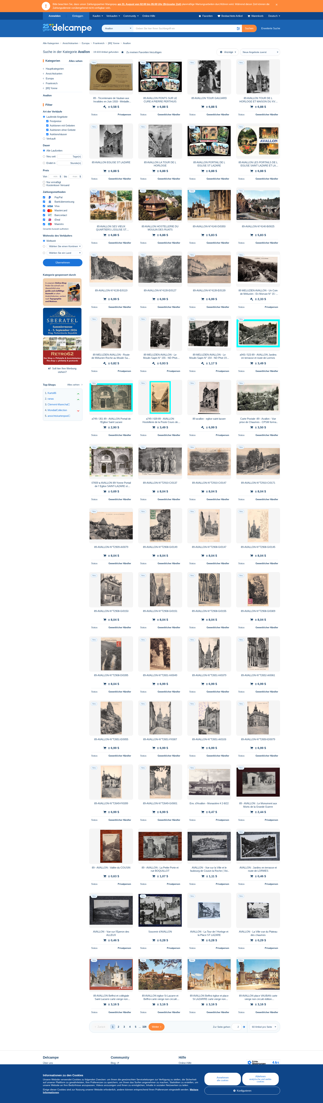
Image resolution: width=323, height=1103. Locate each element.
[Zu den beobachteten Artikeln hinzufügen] (128, 63)
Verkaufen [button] (111, 15)
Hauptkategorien (55, 68)
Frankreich (52, 83)
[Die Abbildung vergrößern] (111, 76)
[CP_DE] (62, 351)
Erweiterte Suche (270, 28)
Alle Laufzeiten (54, 150)
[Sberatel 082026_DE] (62, 322)
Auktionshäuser (58, 134)
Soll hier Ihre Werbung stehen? (64, 370)
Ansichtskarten (54, 73)
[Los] (244, 1027)
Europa (50, 78)
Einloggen (77, 15)
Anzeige (228, 52)
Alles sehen (75, 61)
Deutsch (273, 15)
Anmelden (55, 15)
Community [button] (129, 15)
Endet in (50, 163)
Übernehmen (63, 262)
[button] (238, 28)
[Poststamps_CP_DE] (62, 292)
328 (144, 1026)
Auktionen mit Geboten (62, 125)
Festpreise (55, 121)
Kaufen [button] (96, 15)
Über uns (48, 1062)
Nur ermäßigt (53, 182)
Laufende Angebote (56, 116)
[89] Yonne (51, 88)
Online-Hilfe (185, 1062)
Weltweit (51, 240)
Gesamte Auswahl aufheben (56, 229)
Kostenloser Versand (57, 185)
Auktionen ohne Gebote (63, 129)
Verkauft (51, 138)
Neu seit (51, 156)
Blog (113, 1062)
